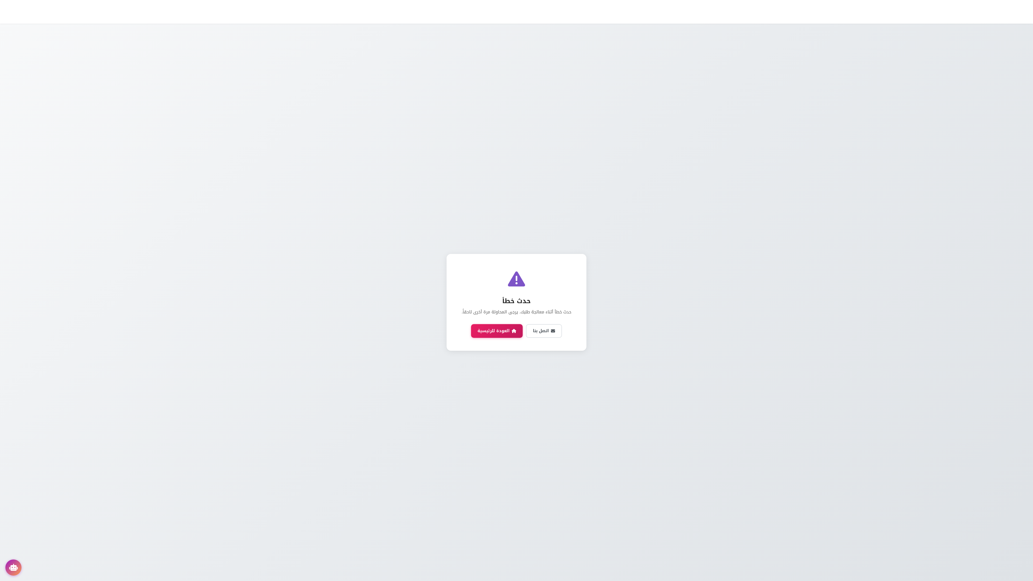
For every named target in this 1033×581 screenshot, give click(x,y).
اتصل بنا (541, 331)
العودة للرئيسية (493, 331)
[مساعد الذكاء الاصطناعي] (13, 567)
